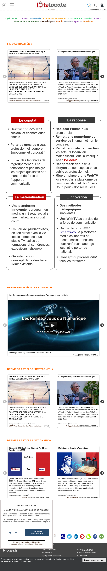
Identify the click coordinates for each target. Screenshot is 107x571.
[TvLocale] (51, 4)
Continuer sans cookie (37, 533)
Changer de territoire (98, 9)
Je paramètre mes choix (94, 560)
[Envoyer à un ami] (101, 536)
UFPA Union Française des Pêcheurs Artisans (25, 101)
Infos (85, 549)
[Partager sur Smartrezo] (63, 536)
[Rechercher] (95, 5)
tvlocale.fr (10, 550)
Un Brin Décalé (72, 497)
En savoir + (47, 552)
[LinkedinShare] (76, 536)
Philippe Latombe (72, 101)
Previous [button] (5, 76)
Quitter (13, 533)
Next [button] (102, 76)
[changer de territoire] (89, 5)
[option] (29, 76)
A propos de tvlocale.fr (51, 555)
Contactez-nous (49, 549)
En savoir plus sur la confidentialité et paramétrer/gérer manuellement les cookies (26, 543)
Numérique (47, 21)
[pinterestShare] (82, 536)
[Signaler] (56, 536)
